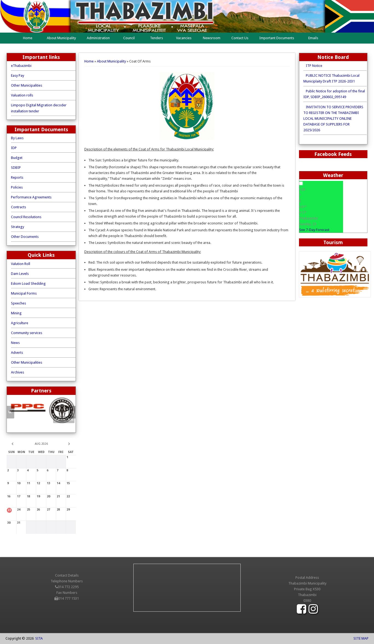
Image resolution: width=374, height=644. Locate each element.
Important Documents (276, 38)
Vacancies (183, 38)
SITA (38, 638)
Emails (313, 38)
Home (27, 38)
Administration (98, 38)
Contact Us (239, 38)
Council (129, 38)
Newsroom (211, 38)
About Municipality (61, 38)
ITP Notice (312, 66)
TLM (70, 426)
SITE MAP (361, 638)
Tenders (156, 38)
